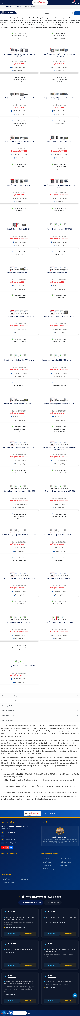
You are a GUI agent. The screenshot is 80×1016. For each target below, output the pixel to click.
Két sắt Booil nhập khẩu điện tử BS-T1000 (59, 491)
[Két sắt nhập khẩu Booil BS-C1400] (59, 564)
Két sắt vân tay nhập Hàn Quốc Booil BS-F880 (19, 447)
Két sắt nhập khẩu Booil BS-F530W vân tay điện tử (19, 55)
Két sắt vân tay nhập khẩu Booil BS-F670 (19, 316)
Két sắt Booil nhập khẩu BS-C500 (59, 141)
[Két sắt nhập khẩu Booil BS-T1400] (19, 607)
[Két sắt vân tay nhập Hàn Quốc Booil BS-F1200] (19, 520)
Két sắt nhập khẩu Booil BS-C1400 (59, 578)
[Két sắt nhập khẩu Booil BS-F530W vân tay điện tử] (19, 39)
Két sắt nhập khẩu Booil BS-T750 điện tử (19, 360)
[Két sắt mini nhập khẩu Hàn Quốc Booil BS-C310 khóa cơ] (59, 39)
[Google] (7, 847)
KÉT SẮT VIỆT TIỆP (48, 858)
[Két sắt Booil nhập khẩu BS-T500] (19, 170)
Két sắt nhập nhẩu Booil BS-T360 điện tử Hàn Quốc (19, 142)
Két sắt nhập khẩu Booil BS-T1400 (19, 622)
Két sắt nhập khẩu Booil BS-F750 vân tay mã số (59, 360)
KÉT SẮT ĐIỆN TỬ (7, 879)
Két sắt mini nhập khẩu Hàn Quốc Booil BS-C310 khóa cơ (59, 55)
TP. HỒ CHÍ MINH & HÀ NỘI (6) (31, 902)
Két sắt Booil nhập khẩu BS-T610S (59, 229)
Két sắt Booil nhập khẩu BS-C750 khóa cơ (59, 316)
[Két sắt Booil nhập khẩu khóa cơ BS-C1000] (19, 476)
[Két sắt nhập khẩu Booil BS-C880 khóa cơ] (19, 389)
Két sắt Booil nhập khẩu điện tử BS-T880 (59, 404)
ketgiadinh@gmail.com (11, 843)
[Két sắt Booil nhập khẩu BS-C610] (19, 214)
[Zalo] (11, 847)
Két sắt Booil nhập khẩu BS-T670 (59, 273)
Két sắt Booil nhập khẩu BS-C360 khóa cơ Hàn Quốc (59, 99)
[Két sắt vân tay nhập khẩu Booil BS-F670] (19, 302)
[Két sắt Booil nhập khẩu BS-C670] (19, 258)
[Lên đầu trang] (75, 995)
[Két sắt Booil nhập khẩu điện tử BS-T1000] (59, 476)
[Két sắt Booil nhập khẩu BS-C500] (59, 127)
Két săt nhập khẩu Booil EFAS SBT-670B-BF (19, 666)
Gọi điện (12, 933)
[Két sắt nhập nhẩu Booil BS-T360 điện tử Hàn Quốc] (19, 127)
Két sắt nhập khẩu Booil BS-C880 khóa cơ (19, 404)
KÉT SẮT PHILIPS (66, 862)
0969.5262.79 (10, 994)
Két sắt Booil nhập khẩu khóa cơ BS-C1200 (59, 535)
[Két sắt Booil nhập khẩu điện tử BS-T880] (59, 389)
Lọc (77, 13)
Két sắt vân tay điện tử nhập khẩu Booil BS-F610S (59, 186)
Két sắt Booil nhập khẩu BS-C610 (19, 229)
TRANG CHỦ (10, 7)
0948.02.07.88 (20, 927)
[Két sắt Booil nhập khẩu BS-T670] (59, 258)
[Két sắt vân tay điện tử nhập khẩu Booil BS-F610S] (59, 170)
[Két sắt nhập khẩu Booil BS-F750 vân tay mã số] (59, 345)
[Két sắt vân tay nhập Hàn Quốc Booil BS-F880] (19, 433)
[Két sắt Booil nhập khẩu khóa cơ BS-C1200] (59, 520)
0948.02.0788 (50, 922)
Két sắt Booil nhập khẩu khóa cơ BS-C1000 (19, 491)
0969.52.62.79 (50, 959)
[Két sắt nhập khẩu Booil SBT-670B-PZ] (59, 607)
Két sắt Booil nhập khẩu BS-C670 (19, 273)
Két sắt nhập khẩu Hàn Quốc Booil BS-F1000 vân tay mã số (59, 448)
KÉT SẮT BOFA (65, 865)
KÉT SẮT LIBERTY (47, 865)
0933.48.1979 (10, 927)
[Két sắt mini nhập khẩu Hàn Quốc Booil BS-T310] (19, 83)
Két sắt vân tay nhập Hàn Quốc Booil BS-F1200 (19, 535)
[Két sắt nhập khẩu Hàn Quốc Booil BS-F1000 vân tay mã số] (59, 433)
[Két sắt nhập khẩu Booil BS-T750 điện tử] (19, 345)
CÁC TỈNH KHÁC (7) (53, 902)
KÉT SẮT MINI (25, 879)
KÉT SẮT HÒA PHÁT (66, 858)
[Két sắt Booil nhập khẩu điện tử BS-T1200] (19, 564)
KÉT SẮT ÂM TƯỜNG (8, 882)
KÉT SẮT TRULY (47, 862)
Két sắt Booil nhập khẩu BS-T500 (19, 185)
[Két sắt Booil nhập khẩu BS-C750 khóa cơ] (59, 302)
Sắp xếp (47, 13)
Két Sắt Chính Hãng (48, 869)
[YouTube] (3, 847)
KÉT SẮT (19, 7)
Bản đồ (29, 933)
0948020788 (10, 952)
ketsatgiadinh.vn (10, 839)
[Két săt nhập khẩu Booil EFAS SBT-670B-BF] (19, 651)
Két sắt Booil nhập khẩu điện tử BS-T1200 (19, 578)
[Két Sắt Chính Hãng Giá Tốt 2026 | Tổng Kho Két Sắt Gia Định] (40, 2)
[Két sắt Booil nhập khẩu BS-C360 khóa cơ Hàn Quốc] (59, 83)
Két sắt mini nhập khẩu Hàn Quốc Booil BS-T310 (19, 99)
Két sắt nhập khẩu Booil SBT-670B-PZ (59, 622)
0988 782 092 (50, 987)
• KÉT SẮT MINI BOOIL (9, 700)
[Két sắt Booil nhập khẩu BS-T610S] (59, 214)
